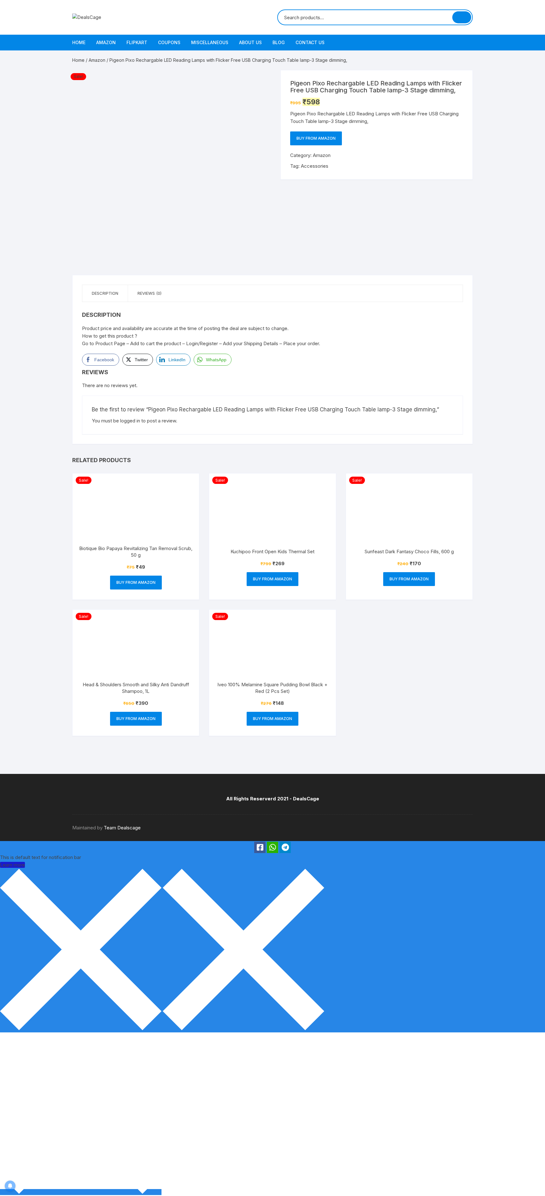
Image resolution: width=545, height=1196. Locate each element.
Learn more (12, 865)
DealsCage (306, 799)
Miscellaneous (209, 42)
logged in (130, 421)
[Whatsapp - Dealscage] (272, 847)
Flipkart (136, 42)
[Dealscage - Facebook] (260, 847)
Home (78, 42)
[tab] (105, 293)
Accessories (314, 166)
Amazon (106, 42)
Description (105, 293)
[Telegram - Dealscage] (285, 847)
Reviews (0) (149, 293)
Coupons (169, 42)
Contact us (310, 42)
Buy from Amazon (316, 138)
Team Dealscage (122, 828)
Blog (278, 42)
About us (250, 42)
